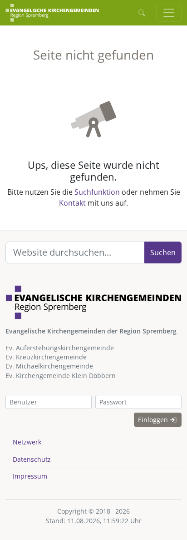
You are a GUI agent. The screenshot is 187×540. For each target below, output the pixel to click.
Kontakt (72, 203)
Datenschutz (32, 459)
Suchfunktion (97, 192)
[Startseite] (52, 13)
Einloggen (154, 419)
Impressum (30, 476)
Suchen (163, 252)
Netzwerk (27, 442)
